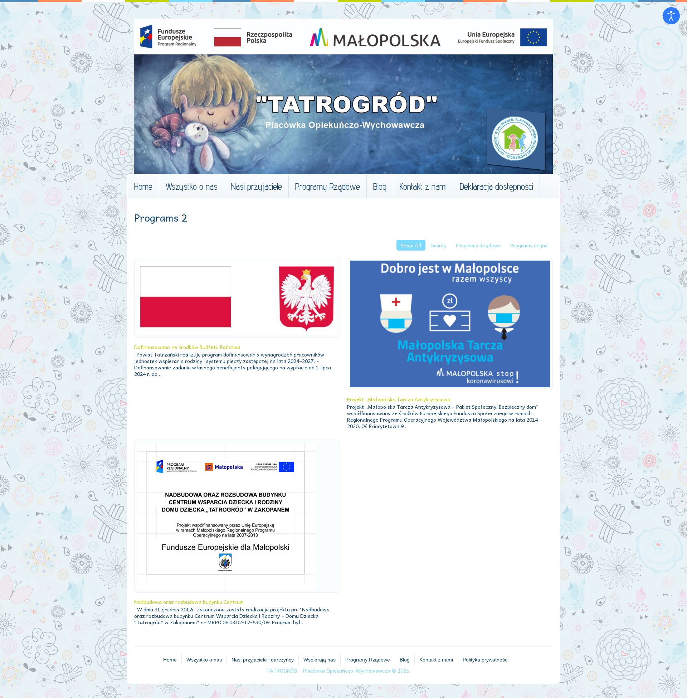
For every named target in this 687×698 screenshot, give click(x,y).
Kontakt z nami (423, 186)
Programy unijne (529, 245)
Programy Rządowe (327, 186)
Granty (438, 245)
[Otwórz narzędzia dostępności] (671, 15)
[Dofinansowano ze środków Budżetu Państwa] (237, 298)
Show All (411, 245)
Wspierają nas (319, 660)
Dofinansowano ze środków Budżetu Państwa (187, 347)
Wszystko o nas (192, 186)
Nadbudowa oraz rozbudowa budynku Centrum (189, 602)
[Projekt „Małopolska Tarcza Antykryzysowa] (450, 324)
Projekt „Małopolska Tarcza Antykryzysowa (398, 399)
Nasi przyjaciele (256, 186)
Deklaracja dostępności (496, 186)
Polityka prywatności (485, 660)
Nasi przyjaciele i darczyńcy (263, 660)
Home (143, 186)
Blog (379, 186)
